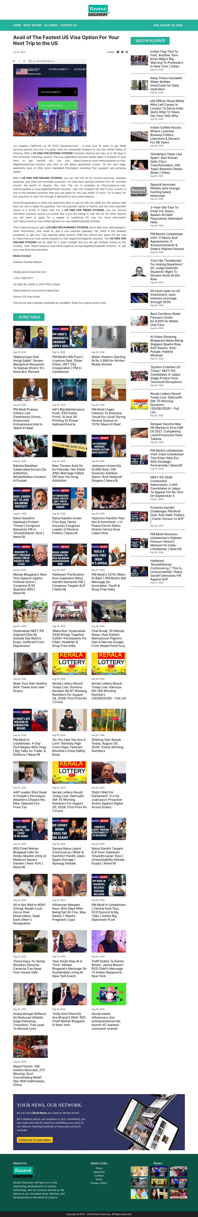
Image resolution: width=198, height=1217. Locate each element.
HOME (17, 25)
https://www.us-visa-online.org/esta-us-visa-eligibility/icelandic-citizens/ (73, 245)
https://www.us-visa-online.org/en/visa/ (36, 290)
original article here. (94, 302)
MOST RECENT (33, 25)
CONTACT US (68, 25)
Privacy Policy (99, 1183)
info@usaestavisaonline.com (29, 271)
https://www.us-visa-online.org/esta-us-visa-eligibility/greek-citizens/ (59, 221)
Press (99, 1168)
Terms (99, 1179)
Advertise (99, 1171)
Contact (99, 1175)
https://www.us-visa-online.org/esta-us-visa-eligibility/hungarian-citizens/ (60, 238)
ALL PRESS (51, 25)
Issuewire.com (69, 145)
